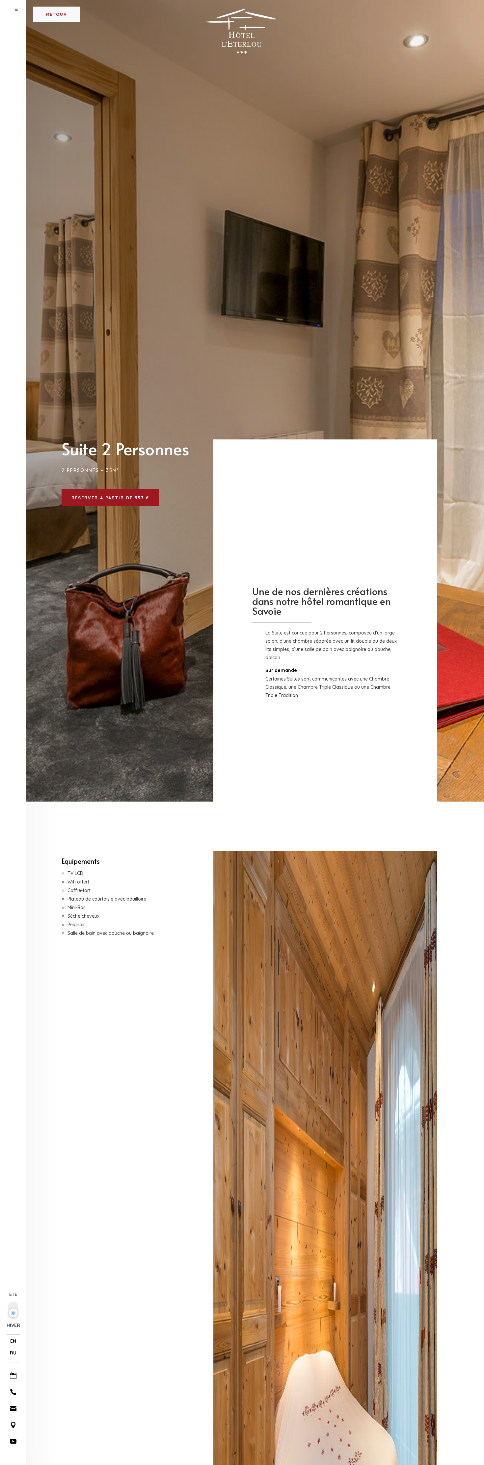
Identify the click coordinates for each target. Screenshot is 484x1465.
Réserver (454, 9)
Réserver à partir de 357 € (110, 497)
